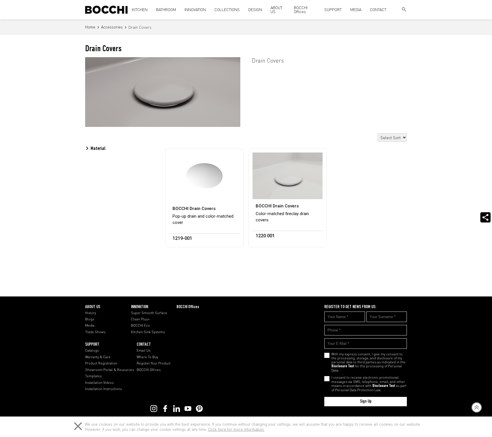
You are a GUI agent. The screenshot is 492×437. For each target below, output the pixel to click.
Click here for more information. (236, 429)
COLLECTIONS (227, 9)
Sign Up (366, 401)
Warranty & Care (97, 357)
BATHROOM (166, 9)
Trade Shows (95, 332)
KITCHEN (139, 9)
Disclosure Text (342, 366)
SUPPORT (333, 9)
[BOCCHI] (106, 9)
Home (90, 27)
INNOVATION (195, 9)
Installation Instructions (103, 389)
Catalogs (92, 351)
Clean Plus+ (140, 319)
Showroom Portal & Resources (109, 370)
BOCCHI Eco (140, 325)
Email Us (143, 351)
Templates (93, 376)
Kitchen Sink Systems (148, 332)
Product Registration (101, 363)
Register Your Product (154, 363)
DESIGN (255, 9)
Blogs (89, 319)
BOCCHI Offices (301, 9)
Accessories (112, 27)
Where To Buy (147, 357)
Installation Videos (99, 383)
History (90, 313)
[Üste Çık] (477, 407)
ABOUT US (276, 9)
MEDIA (355, 9)
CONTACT (378, 9)
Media (90, 325)
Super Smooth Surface (149, 313)
